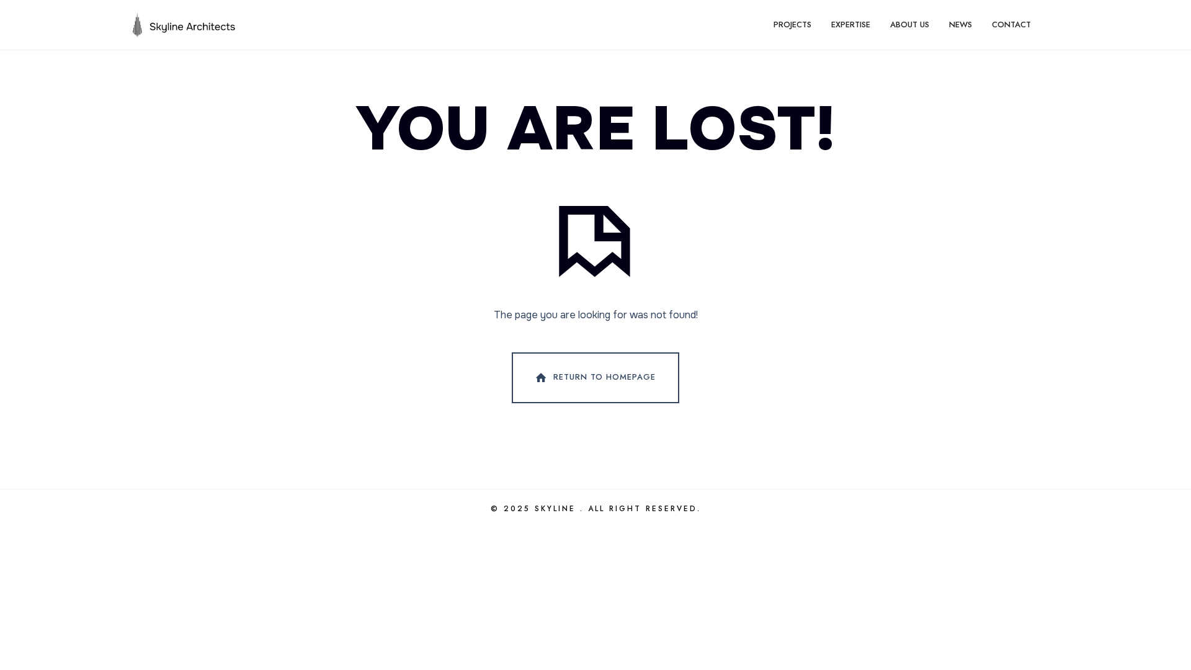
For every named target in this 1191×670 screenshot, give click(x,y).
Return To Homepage (604, 377)
